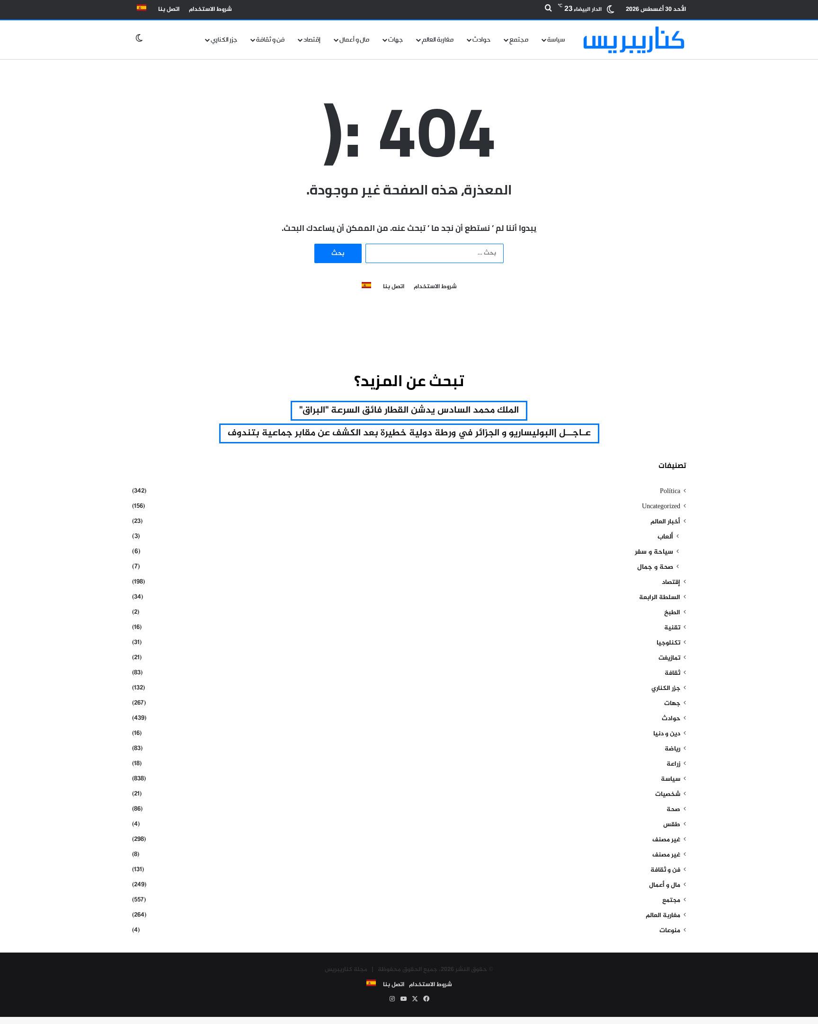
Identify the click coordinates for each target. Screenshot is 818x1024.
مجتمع (518, 40)
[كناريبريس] (634, 39)
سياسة (556, 40)
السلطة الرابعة (659, 597)
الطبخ (672, 613)
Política (670, 491)
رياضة (672, 749)
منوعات (669, 931)
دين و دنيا (666, 734)
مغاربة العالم (437, 40)
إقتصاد (311, 40)
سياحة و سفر (654, 552)
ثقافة (672, 673)
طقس (671, 825)
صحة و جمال (655, 567)
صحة (673, 809)
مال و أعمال (354, 40)
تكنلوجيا (668, 643)
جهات (395, 40)
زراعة (673, 764)
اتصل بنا (168, 9)
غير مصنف (666, 840)
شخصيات (667, 794)
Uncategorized (661, 507)
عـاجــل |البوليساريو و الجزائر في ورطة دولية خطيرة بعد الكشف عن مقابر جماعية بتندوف (409, 433)
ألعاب (665, 537)
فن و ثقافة (270, 40)
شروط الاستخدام (210, 9)
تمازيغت (669, 658)
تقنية (672, 628)
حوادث (481, 40)
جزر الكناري (224, 40)
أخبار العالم (665, 522)
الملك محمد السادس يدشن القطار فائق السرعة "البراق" (409, 410)
